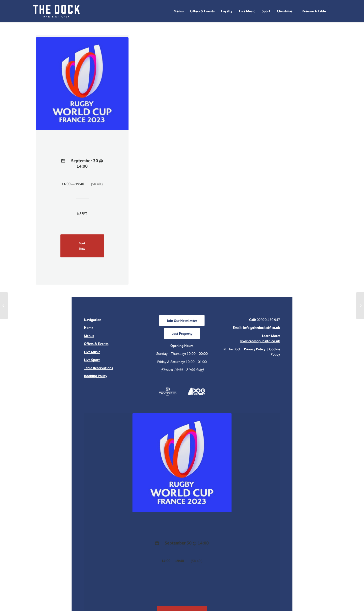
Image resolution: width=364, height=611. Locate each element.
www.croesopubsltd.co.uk (260, 341)
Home (88, 327)
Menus (89, 336)
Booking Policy (95, 376)
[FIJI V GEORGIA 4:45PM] (4, 305)
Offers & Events (96, 343)
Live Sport (92, 360)
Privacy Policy (254, 349)
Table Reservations (98, 368)
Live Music (92, 352)
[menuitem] (178, 11)
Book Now (82, 245)
